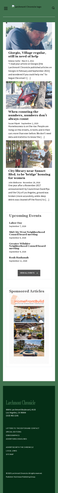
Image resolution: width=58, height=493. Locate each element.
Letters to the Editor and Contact (22, 428)
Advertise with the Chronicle (20, 447)
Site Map (10, 454)
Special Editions (13, 432)
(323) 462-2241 (12, 415)
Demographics (12, 435)
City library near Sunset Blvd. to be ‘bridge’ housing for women (29, 174)
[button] (29, 273)
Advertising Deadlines (16, 439)
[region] (29, 243)
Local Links (11, 451)
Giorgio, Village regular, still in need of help (27, 54)
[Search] (53, 7)
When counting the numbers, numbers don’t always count (27, 115)
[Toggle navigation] (5, 8)
